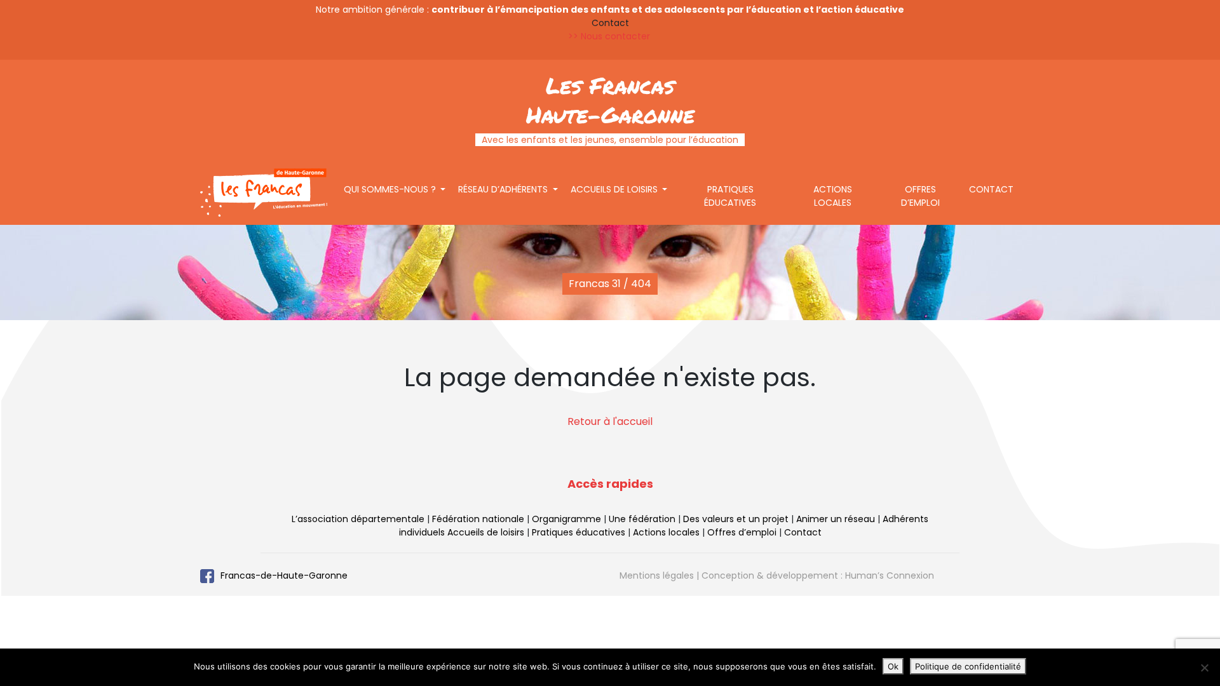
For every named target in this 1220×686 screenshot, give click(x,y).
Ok (893, 666)
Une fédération (642, 519)
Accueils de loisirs (615, 189)
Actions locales (832, 196)
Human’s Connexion (889, 575)
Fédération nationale (478, 519)
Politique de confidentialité (968, 666)
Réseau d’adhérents (504, 189)
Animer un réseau (835, 519)
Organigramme (566, 519)
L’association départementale (358, 519)
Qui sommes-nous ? (391, 189)
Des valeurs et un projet (736, 519)
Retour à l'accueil (610, 421)
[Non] (1204, 667)
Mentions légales (657, 575)
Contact (991, 189)
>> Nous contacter (610, 36)
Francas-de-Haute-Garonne (284, 575)
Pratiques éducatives (730, 196)
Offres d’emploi (920, 196)
